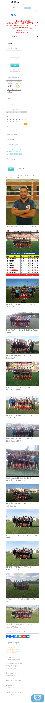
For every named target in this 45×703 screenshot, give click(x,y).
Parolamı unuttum (15, 69)
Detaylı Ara (21, 168)
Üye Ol (13, 5)
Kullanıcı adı (15, 53)
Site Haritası (11, 139)
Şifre (17, 59)
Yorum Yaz (21, 631)
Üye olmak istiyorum (15, 71)
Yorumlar (10, 631)
